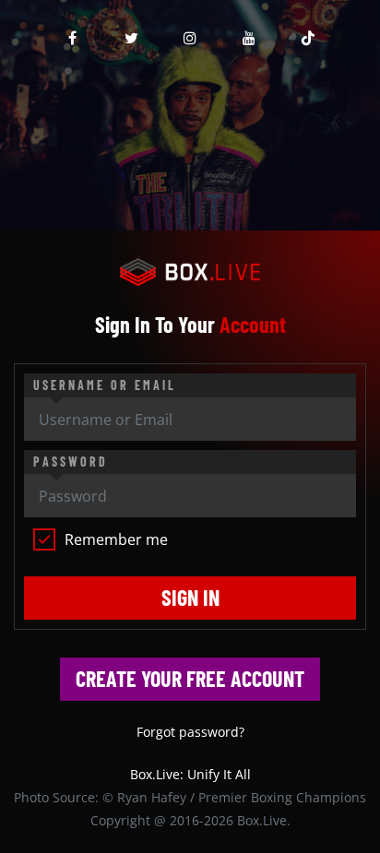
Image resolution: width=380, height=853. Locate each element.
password (70, 461)
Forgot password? (190, 731)
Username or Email (104, 385)
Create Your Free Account (190, 678)
